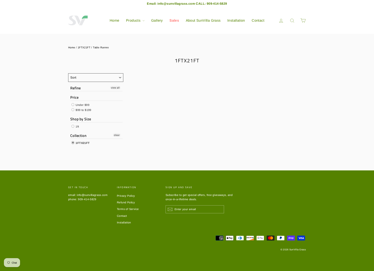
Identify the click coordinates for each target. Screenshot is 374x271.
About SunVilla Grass (203, 20)
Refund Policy (126, 202)
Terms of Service (128, 209)
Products (134, 20)
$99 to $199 (83, 110)
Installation (236, 20)
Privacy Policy (126, 195)
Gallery (157, 20)
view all (115, 87)
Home (114, 20)
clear (117, 135)
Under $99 (82, 104)
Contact (258, 20)
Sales (174, 20)
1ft (77, 126)
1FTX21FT (84, 47)
